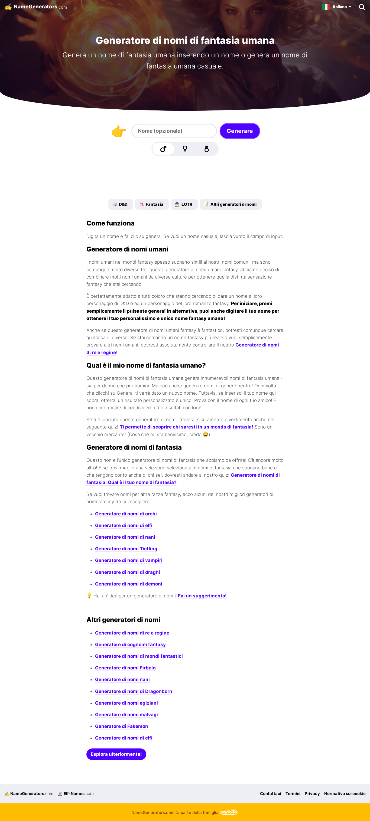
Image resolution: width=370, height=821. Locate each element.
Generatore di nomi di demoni (128, 584)
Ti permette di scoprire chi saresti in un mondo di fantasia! (186, 427)
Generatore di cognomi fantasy (130, 644)
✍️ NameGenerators (28, 793)
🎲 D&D (120, 204)
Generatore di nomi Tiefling (126, 548)
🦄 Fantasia (151, 204)
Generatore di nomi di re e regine (132, 633)
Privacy (312, 793)
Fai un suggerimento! (202, 595)
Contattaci (270, 793)
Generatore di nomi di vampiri (129, 560)
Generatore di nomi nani (122, 679)
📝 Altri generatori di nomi (230, 204)
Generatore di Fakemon (121, 726)
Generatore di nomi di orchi (126, 513)
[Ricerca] (362, 7)
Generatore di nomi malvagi (126, 714)
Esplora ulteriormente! (116, 754)
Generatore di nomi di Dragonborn (133, 691)
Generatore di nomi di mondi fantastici (139, 656)
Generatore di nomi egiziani (126, 703)
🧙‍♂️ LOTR (183, 204)
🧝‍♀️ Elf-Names (76, 793)
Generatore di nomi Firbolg (125, 667)
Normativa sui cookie (345, 793)
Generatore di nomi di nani (125, 537)
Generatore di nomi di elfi (123, 525)
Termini (292, 793)
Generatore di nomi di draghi (127, 572)
